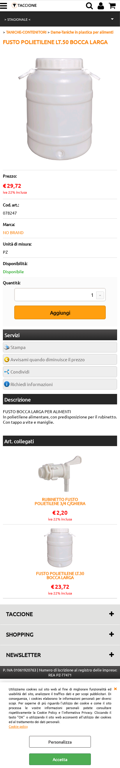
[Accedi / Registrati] (101, 6)
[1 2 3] (60, 295)
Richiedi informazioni (31, 384)
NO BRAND (13, 232)
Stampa (18, 347)
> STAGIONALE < (17, 19)
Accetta (60, 759)
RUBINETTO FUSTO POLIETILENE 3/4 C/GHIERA (60, 501)
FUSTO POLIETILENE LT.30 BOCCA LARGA (60, 575)
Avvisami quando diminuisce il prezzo (47, 359)
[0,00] (113, 6)
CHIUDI (115, 688)
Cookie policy (18, 726)
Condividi (19, 371)
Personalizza (60, 741)
